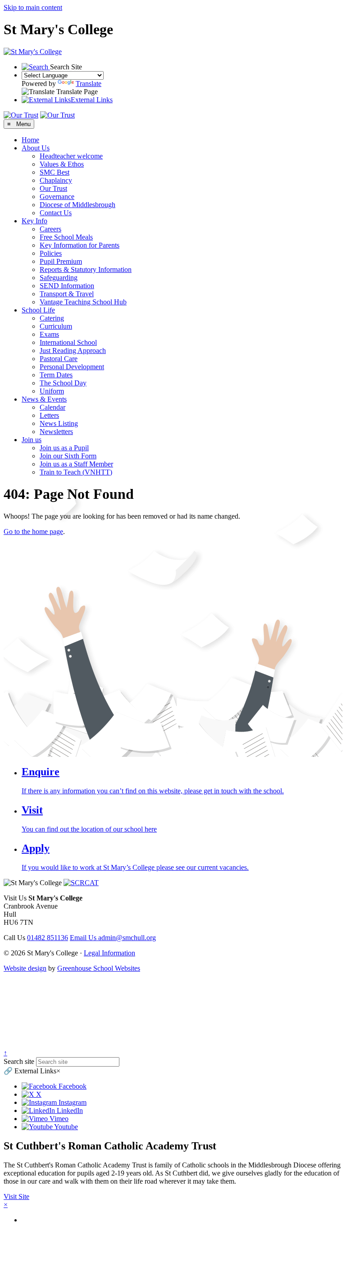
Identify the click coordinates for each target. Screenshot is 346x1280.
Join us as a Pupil (64, 448)
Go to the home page (33, 531)
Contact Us (56, 213)
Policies (51, 253)
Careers (50, 229)
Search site (19, 1061)
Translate (88, 83)
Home (30, 140)
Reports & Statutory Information (86, 269)
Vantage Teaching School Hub (83, 302)
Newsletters (56, 431)
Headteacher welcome (71, 156)
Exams (49, 334)
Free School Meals (66, 237)
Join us (31, 439)
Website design (25, 968)
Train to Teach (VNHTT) (76, 472)
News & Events (44, 399)
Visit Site (16, 1196)
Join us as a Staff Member (76, 464)
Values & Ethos (62, 164)
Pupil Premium (61, 261)
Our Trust (53, 188)
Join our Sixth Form (68, 456)
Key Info (34, 221)
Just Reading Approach (73, 350)
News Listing (59, 423)
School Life (38, 310)
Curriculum (56, 326)
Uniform (52, 391)
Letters (49, 415)
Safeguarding (58, 277)
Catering (52, 318)
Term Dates (56, 375)
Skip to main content (33, 7)
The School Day (63, 383)
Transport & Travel (67, 294)
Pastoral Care (58, 358)
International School (68, 342)
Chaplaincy (56, 180)
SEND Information (67, 285)
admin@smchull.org (113, 937)
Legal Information (109, 953)
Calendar (52, 407)
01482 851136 (47, 937)
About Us (36, 148)
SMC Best (54, 172)
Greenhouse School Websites (98, 968)
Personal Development (72, 367)
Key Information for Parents (79, 245)
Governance (57, 196)
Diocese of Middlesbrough (77, 204)
